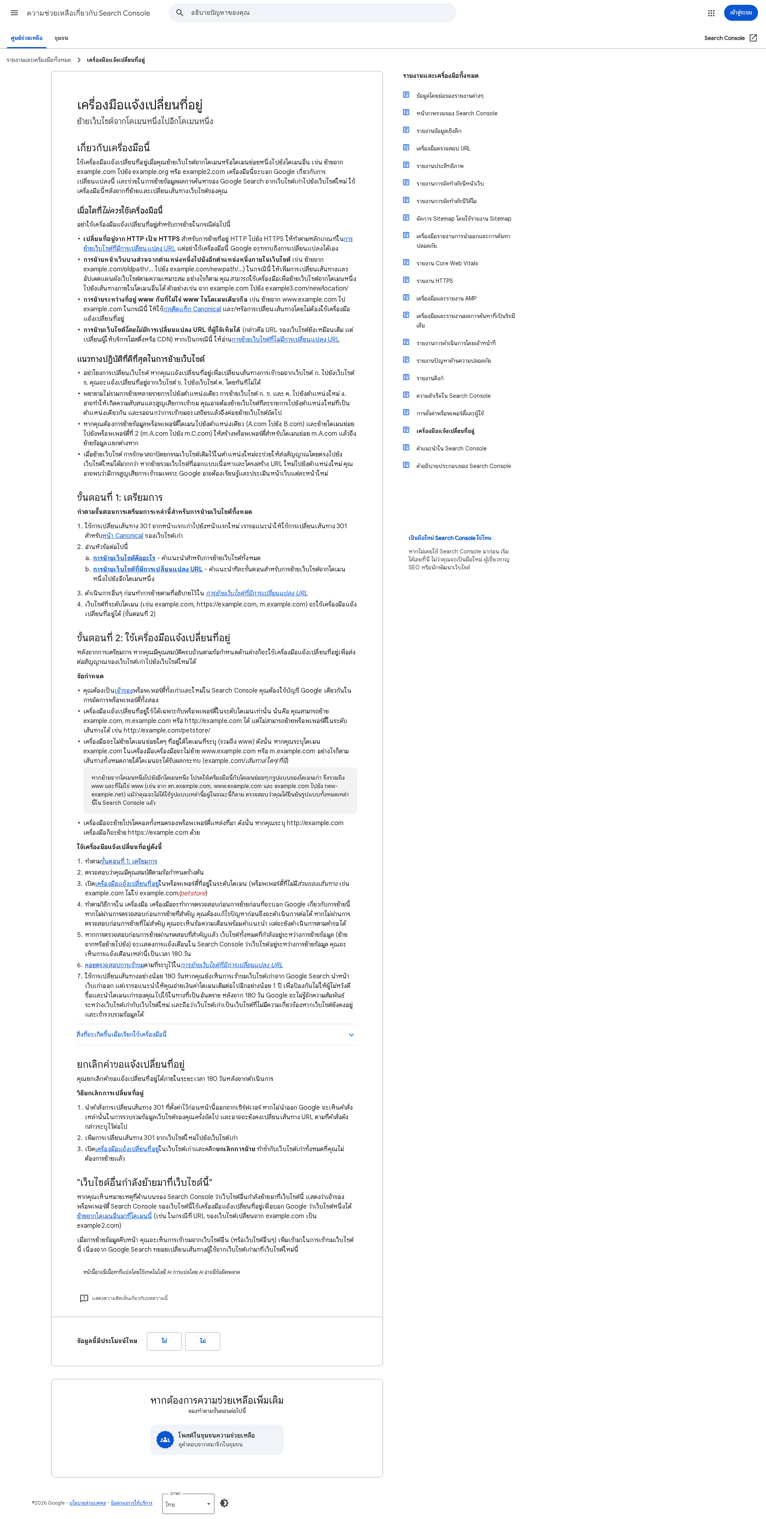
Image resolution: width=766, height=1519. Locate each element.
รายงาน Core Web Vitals (447, 263)
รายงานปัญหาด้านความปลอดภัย (454, 360)
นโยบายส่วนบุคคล (87, 1503)
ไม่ (203, 1341)
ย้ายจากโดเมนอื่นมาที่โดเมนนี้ (114, 1216)
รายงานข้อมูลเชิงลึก (439, 130)
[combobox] (323, 13)
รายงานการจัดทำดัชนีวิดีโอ (447, 201)
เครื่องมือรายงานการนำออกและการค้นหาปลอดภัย (463, 241)
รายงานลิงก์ (430, 378)
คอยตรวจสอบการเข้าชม (114, 965)
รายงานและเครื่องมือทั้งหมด (441, 76)
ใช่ (164, 1341)
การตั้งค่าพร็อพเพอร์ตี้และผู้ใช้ (450, 413)
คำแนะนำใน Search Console (452, 448)
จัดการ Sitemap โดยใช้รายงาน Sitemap (464, 218)
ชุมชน (61, 38)
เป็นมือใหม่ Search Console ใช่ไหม (450, 538)
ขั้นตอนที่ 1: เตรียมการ (129, 861)
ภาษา (175, 1493)
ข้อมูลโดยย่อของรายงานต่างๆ (450, 95)
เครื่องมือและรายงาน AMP (446, 298)
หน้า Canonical (122, 536)
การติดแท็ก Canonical (192, 309)
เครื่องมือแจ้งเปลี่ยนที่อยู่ (126, 884)
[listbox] (188, 1503)
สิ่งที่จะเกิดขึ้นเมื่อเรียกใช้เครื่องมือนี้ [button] (122, 1035)
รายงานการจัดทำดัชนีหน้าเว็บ (450, 183)
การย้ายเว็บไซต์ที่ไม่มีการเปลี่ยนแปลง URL (286, 340)
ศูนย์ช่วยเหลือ (27, 38)
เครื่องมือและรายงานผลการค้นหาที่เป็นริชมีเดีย (466, 320)
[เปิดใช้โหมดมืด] (224, 1503)
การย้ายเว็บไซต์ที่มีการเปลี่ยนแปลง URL (257, 593)
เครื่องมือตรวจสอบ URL (443, 148)
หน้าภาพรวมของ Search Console (457, 113)
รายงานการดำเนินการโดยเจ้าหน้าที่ (456, 343)
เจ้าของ (124, 691)
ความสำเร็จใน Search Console (454, 395)
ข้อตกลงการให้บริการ (131, 1503)
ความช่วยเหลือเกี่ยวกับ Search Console (88, 13)
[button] (14, 12)
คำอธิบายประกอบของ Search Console (464, 466)
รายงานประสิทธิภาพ (440, 166)
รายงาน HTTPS (435, 280)
